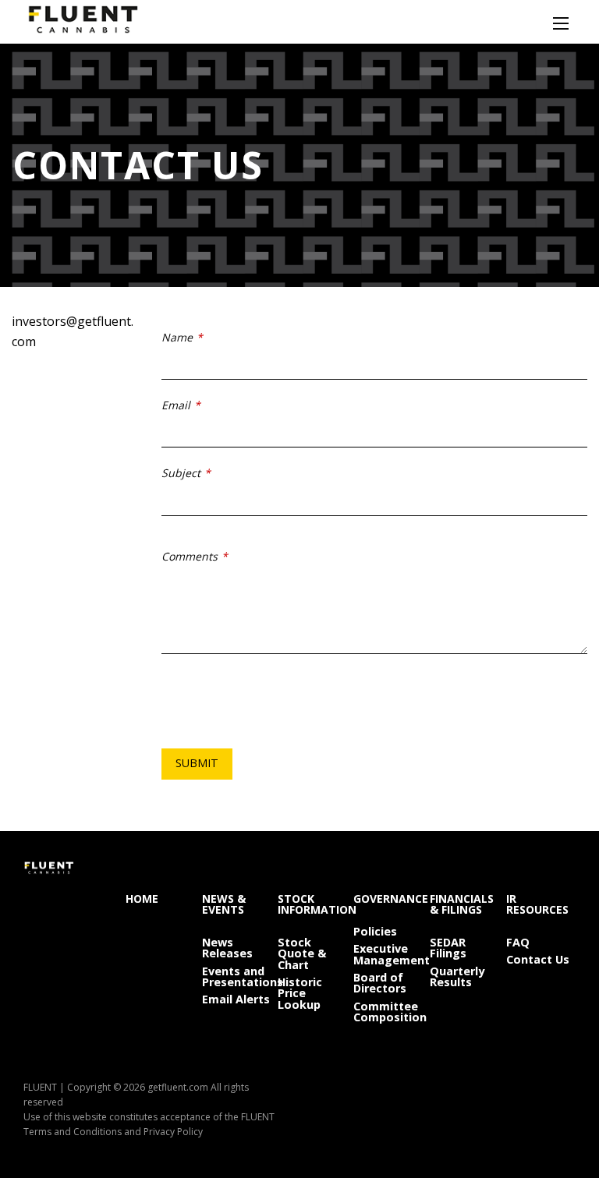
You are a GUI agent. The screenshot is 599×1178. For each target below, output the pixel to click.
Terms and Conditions (72, 1131)
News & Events (224, 903)
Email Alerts (236, 998)
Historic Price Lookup (300, 992)
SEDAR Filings (448, 947)
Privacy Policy (173, 1131)
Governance (388, 897)
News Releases (227, 947)
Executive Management (388, 953)
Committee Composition (388, 1011)
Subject (180, 472)
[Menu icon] (561, 23)
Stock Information (312, 903)
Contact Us (537, 958)
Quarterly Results (457, 976)
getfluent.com (177, 1087)
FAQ (518, 941)
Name (177, 337)
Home (142, 897)
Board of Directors (379, 982)
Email (175, 405)
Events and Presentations (236, 976)
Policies (375, 930)
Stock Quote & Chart (302, 953)
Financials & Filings (462, 903)
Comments (189, 556)
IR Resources (537, 903)
